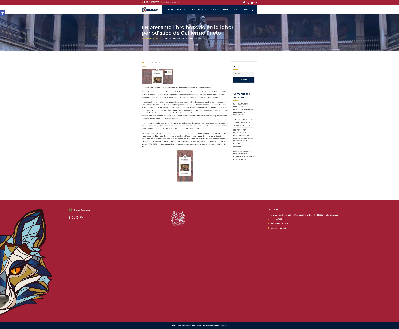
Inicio (170, 9)
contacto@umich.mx (171, 2)
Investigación (240, 9)
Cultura (215, 9)
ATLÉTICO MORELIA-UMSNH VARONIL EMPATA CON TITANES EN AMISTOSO (243, 122)
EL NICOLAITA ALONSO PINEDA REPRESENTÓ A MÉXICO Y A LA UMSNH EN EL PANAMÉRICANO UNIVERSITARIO (243, 109)
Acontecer (149, 63)
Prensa (226, 9)
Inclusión (202, 9)
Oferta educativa (185, 9)
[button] (2, 13)
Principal (157, 63)
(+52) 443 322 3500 (151, 2)
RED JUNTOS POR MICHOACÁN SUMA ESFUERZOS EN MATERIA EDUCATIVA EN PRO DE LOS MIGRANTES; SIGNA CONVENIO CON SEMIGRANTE (243, 138)
